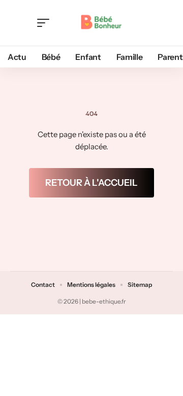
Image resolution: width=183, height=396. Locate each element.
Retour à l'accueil (91, 182)
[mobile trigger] (45, 23)
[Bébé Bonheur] (100, 23)
